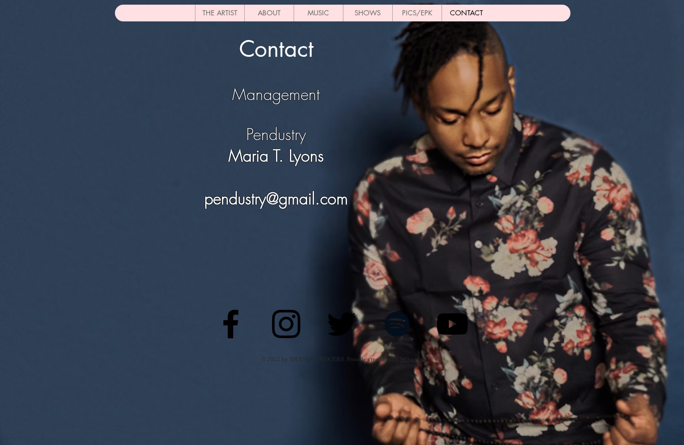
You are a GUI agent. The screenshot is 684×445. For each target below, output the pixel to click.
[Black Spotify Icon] (397, 324)
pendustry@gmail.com (276, 198)
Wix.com (411, 359)
